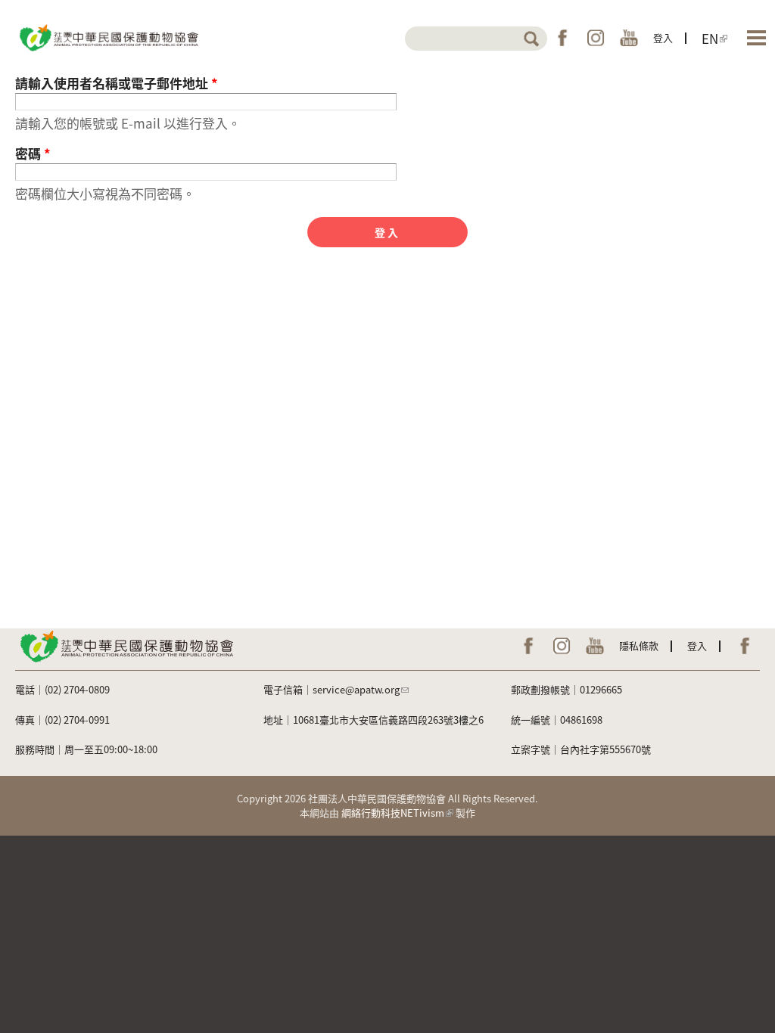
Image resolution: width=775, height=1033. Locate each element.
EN (710, 38)
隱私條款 (638, 645)
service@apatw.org (356, 689)
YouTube (629, 38)
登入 (663, 37)
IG (595, 38)
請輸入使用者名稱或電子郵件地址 (116, 82)
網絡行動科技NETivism (392, 812)
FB (562, 38)
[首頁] (108, 36)
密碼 (33, 153)
